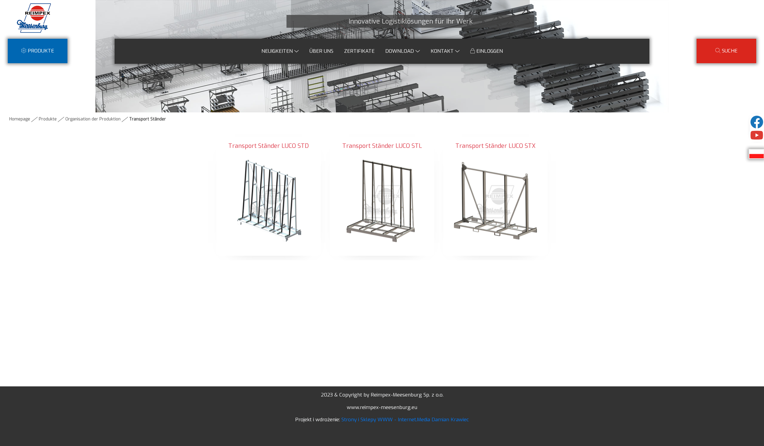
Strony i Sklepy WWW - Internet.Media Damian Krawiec (405, 419)
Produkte (48, 119)
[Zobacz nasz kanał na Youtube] (756, 137)
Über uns (321, 51)
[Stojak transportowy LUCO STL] (382, 200)
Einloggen (489, 51)
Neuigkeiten (277, 51)
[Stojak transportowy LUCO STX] (495, 200)
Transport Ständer (147, 119)
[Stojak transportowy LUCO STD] (268, 200)
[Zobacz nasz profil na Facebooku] (756, 125)
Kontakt (443, 51)
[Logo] (34, 17)
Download (400, 51)
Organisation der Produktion (93, 119)
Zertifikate (359, 51)
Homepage (19, 119)
